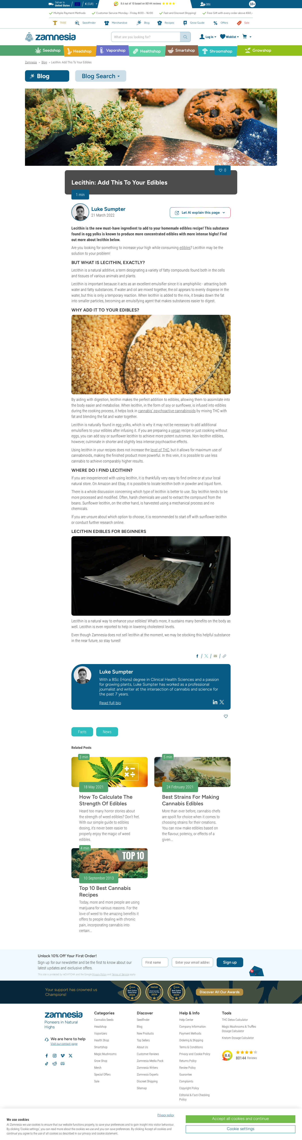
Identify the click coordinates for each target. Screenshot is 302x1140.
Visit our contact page (64, 1044)
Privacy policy (165, 1115)
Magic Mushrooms (105, 1054)
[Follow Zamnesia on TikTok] (46, 1063)
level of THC (160, 449)
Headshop (100, 1026)
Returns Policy (188, 1061)
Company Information (192, 1026)
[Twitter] (222, 702)
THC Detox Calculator (235, 1019)
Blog (139, 1026)
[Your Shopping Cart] (247, 37)
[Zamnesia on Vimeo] (62, 1055)
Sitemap (142, 1088)
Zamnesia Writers (147, 1067)
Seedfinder (143, 1019)
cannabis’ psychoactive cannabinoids (167, 410)
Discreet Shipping (147, 1081)
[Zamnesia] (65, 37)
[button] (80, 212)
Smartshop (100, 1047)
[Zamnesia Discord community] (62, 1063)
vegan (175, 430)
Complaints (186, 1081)
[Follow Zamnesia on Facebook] (46, 1055)
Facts (82, 731)
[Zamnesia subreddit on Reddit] (54, 1063)
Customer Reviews (148, 1054)
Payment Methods (190, 1033)
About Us (142, 1047)
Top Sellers (143, 1040)
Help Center (186, 1019)
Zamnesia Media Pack (150, 1061)
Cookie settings (240, 1128)
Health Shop (101, 1040)
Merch (97, 1067)
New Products (145, 1033)
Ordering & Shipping (191, 1040)
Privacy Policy (99, 974)
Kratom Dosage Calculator (238, 1038)
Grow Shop (100, 1061)
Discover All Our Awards (219, 992)
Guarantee (185, 1074)
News (107, 731)
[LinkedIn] (216, 702)
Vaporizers (100, 1033)
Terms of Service (120, 974)
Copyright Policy (189, 1088)
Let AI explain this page (201, 212)
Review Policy (187, 1067)
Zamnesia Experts (147, 1074)
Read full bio (110, 702)
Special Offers (102, 1074)
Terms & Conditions (191, 1047)
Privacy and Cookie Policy (194, 1054)
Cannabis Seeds (103, 1019)
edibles (185, 247)
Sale (96, 1081)
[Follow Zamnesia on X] (70, 1055)
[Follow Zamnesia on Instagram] (54, 1055)
